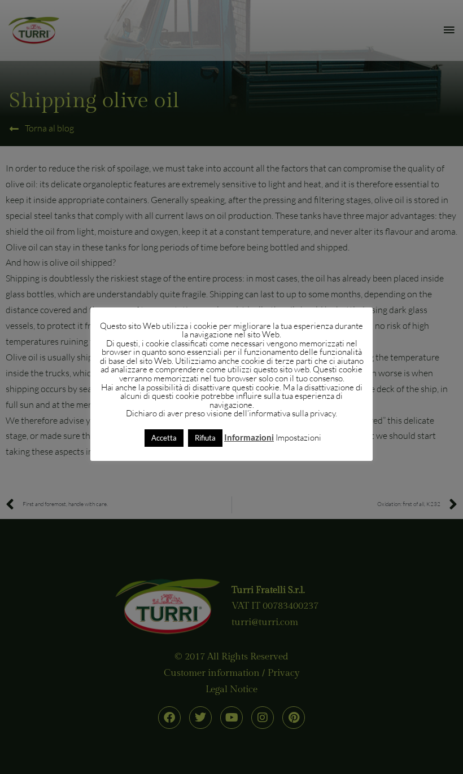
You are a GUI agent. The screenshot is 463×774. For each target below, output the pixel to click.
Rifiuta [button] (205, 437)
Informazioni (249, 437)
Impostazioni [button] (298, 437)
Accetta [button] (164, 437)
